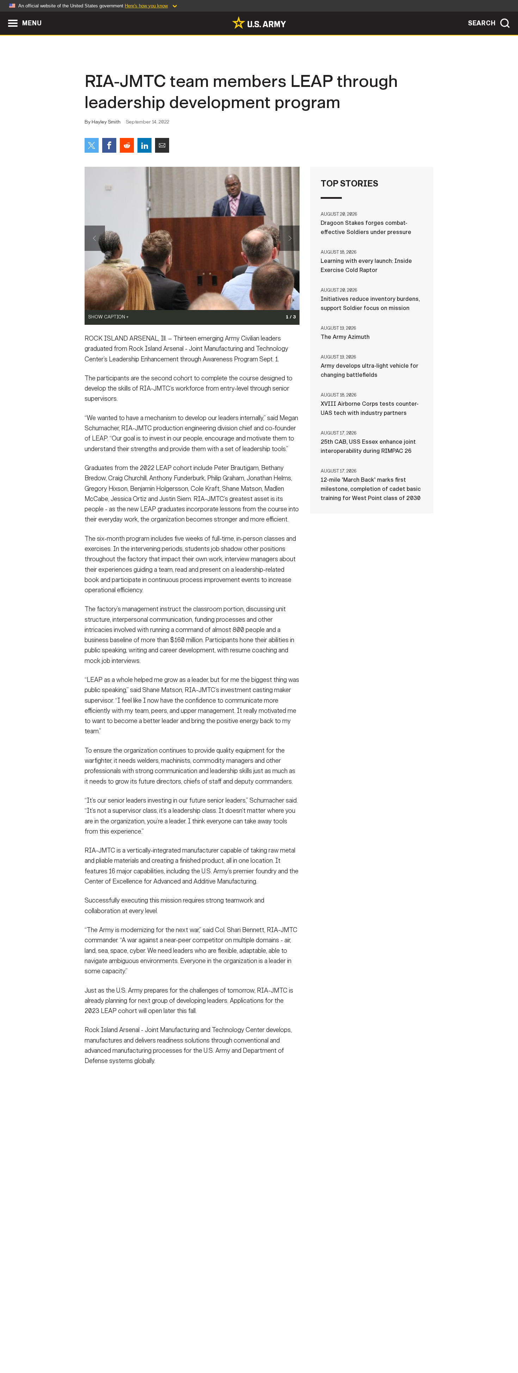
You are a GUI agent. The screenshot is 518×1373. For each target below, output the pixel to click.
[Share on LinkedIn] (144, 145)
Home (105, 1342)
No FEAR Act (335, 1342)
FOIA (302, 1342)
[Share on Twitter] (92, 145)
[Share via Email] (162, 145)
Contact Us (138, 1342)
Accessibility (264, 1342)
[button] (3, 15)
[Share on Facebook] (109, 145)
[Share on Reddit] (127, 145)
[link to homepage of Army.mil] (259, 22)
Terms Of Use (216, 1342)
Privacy (176, 1342)
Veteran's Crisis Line (391, 1342)
